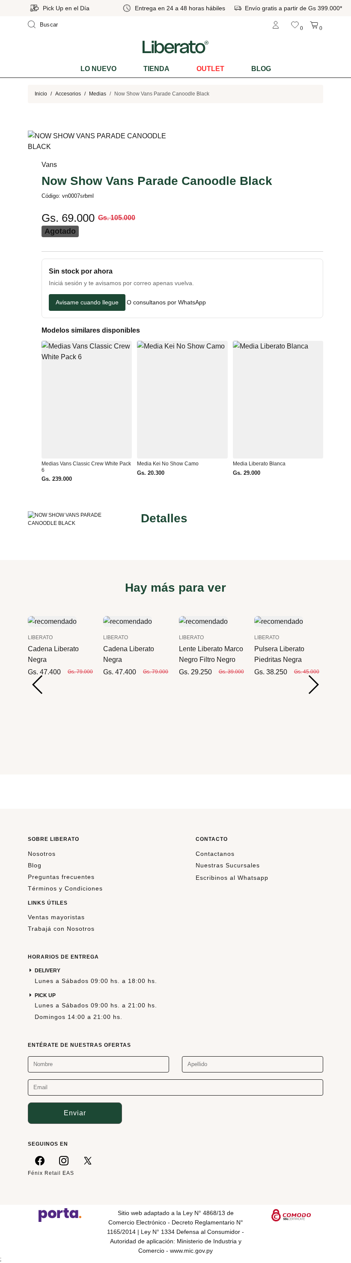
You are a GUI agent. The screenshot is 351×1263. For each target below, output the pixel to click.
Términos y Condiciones (65, 888)
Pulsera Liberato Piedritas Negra (279, 654)
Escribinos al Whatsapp (232, 877)
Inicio (41, 94)
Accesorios (68, 94)
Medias (97, 94)
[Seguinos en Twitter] (88, 1160)
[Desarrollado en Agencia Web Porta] (60, 1214)
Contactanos (215, 853)
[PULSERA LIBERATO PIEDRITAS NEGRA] (278, 620)
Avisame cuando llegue (87, 302)
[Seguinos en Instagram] (64, 1160)
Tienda (156, 68)
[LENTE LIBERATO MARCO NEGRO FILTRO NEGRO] (203, 620)
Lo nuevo (98, 68)
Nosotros (42, 853)
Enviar (75, 1113)
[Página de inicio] (175, 46)
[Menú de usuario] (276, 24)
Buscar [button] (49, 24)
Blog (261, 68)
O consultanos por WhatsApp (166, 302)
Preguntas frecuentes (61, 876)
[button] (38, 684)
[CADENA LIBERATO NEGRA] (52, 620)
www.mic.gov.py (191, 1250)
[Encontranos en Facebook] (40, 1160)
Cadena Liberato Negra (53, 654)
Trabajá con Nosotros (61, 928)
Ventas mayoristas (56, 917)
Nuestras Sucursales (228, 865)
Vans (49, 164)
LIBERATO (40, 637)
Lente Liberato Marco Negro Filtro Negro (211, 654)
